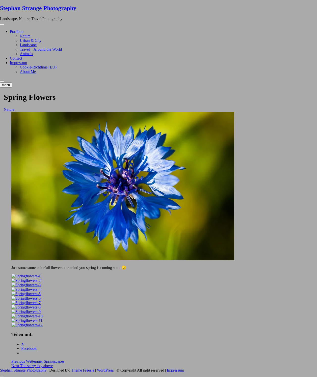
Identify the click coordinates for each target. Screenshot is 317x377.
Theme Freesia (82, 370)
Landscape (28, 45)
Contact (16, 58)
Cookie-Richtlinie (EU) (38, 67)
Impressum (18, 63)
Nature (25, 36)
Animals (26, 54)
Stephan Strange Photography (38, 8)
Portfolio (17, 31)
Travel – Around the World (41, 49)
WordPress (105, 370)
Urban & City (30, 40)
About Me (28, 71)
